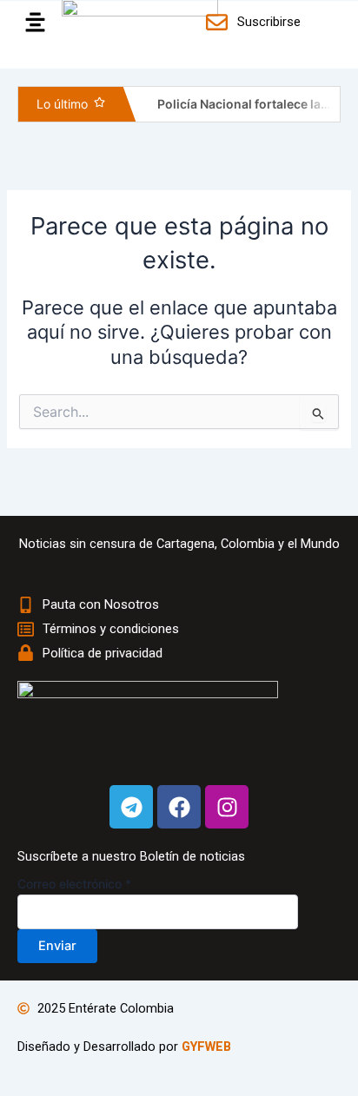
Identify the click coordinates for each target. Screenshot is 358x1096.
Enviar (57, 946)
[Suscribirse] (219, 22)
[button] (30, 23)
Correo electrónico (74, 883)
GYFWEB (206, 1046)
